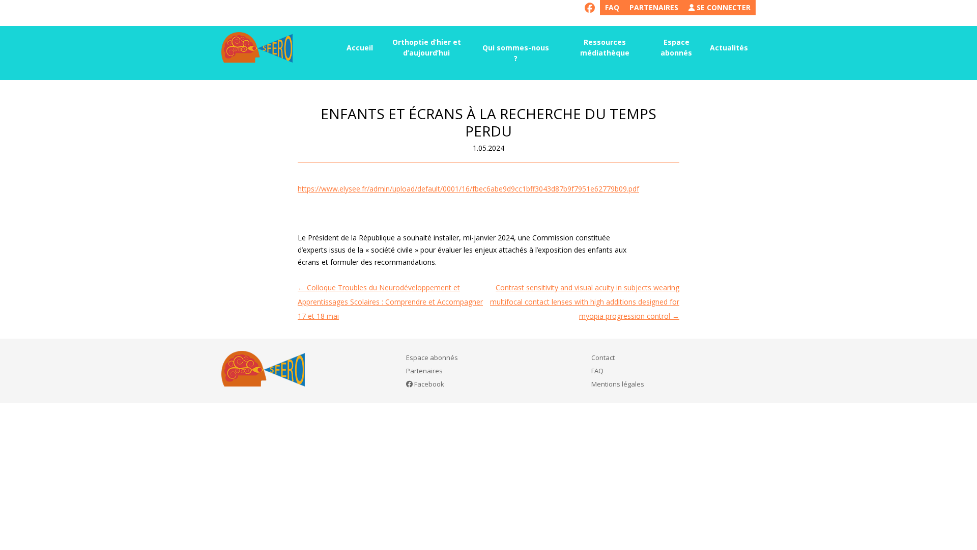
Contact (603, 357)
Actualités (729, 47)
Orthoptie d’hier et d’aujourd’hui (426, 47)
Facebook (428, 384)
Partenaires (653, 7)
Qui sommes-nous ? (515, 53)
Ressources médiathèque (604, 47)
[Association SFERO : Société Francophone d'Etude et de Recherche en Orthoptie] (257, 47)
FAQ (612, 7)
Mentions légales (617, 384)
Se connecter (723, 7)
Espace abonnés (676, 47)
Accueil (360, 47)
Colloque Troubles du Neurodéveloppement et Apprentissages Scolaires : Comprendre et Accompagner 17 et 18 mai (390, 302)
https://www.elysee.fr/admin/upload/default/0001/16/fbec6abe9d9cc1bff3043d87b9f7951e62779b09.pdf (468, 189)
